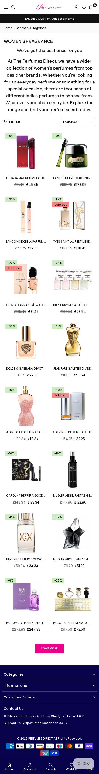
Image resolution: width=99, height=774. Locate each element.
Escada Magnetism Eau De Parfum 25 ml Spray (40, 178)
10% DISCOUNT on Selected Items (49, 19)
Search (51, 769)
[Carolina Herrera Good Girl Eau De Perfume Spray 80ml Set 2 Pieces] (26, 470)
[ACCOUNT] (76, 7)
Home (8, 28)
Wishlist (72, 769)
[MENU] (6, 7)
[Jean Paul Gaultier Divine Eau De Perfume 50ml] (73, 343)
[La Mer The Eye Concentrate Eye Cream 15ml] (73, 152)
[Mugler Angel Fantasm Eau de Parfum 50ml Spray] (73, 533)
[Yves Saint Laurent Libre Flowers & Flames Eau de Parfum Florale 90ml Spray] (73, 216)
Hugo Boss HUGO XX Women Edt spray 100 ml (39, 559)
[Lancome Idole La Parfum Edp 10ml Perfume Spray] (26, 216)
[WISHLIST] (84, 7)
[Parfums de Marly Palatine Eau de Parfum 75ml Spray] (26, 597)
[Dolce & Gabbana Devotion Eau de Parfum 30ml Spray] (26, 343)
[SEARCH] (13, 7)
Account (30, 769)
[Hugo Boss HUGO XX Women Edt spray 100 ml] (26, 533)
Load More (49, 648)
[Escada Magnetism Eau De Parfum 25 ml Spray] (26, 152)
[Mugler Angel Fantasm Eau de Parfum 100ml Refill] (73, 470)
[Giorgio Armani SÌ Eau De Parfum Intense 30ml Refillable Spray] (26, 279)
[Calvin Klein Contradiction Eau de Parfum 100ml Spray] (73, 406)
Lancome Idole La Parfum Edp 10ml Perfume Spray (42, 241)
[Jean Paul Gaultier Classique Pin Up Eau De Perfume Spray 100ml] (26, 406)
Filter (14, 122)
